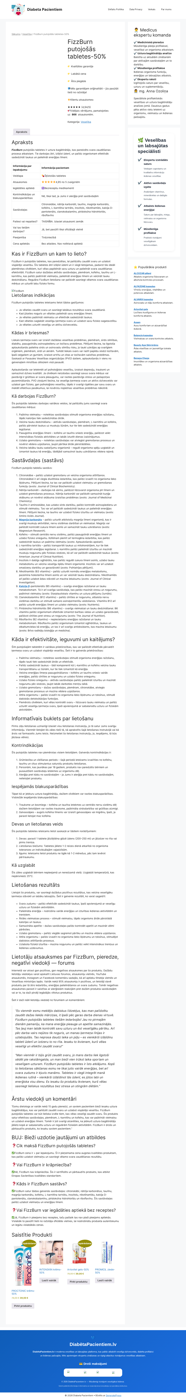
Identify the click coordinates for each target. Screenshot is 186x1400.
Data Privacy (135, 9)
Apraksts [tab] (21, 131)
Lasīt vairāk (49, 1280)
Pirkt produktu (23, 1305)
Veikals (151, 9)
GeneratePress (113, 1395)
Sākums (16, 34)
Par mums (166, 9)
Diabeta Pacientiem (44, 9)
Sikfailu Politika (116, 9)
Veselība (27, 34)
